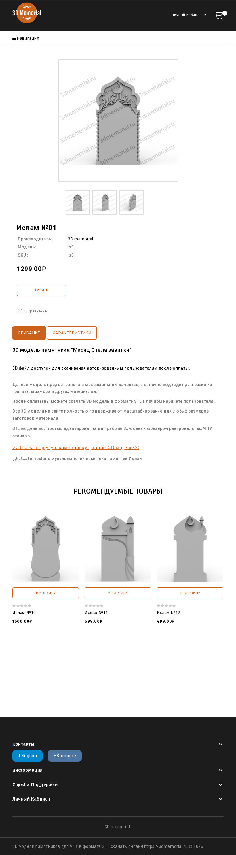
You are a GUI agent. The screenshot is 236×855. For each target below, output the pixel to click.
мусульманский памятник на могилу (54, 699)
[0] (219, 15)
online (189, 699)
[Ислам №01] (78, 202)
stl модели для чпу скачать (148, 681)
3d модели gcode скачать (99, 664)
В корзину (46, 593)
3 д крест (168, 653)
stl (162, 699)
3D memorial (80, 239)
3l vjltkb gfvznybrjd (106, 676)
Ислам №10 (24, 612)
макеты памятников (96, 681)
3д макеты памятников (180, 676)
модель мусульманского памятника (108, 687)
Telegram (27, 755)
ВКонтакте (65, 755)
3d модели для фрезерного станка (89, 670)
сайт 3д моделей (102, 653)
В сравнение (35, 311)
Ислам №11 (96, 612)
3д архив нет (140, 676)
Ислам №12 (168, 612)
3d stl (22, 664)
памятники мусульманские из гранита (115, 693)
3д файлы (73, 653)
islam (152, 699)
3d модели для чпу (41, 653)
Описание (29, 333)
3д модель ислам (165, 687)
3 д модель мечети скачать (98, 658)
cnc (177, 699)
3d (169, 699)
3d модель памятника (63, 676)
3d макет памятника (50, 664)
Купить (41, 290)
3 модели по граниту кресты (187, 658)
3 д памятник (142, 658)
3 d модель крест (139, 653)
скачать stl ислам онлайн (119, 699)
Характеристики (72, 333)
